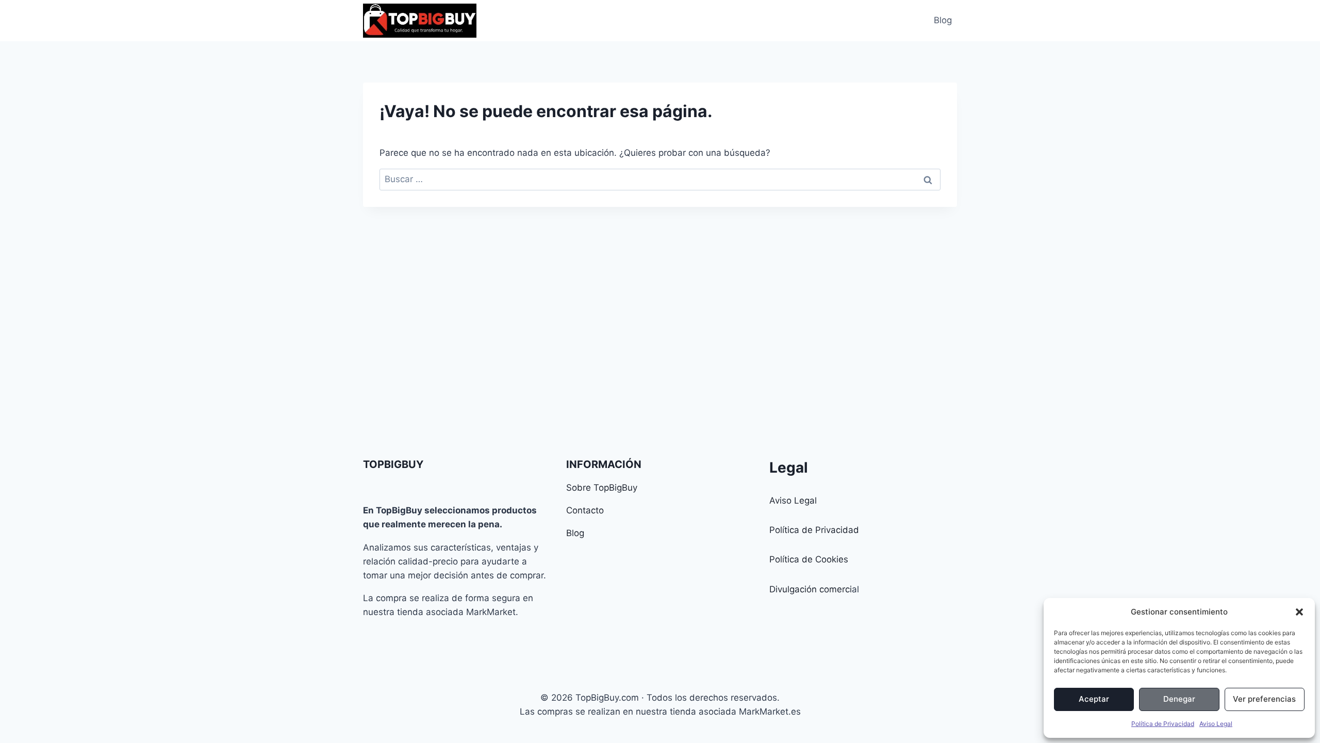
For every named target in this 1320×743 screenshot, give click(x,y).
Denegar (1179, 699)
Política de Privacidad (1162, 724)
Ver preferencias (1264, 699)
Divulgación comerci (810, 589)
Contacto (585, 510)
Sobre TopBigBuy (601, 487)
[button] (1299, 612)
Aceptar (1094, 699)
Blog (943, 20)
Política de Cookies (808, 559)
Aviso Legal (1215, 724)
